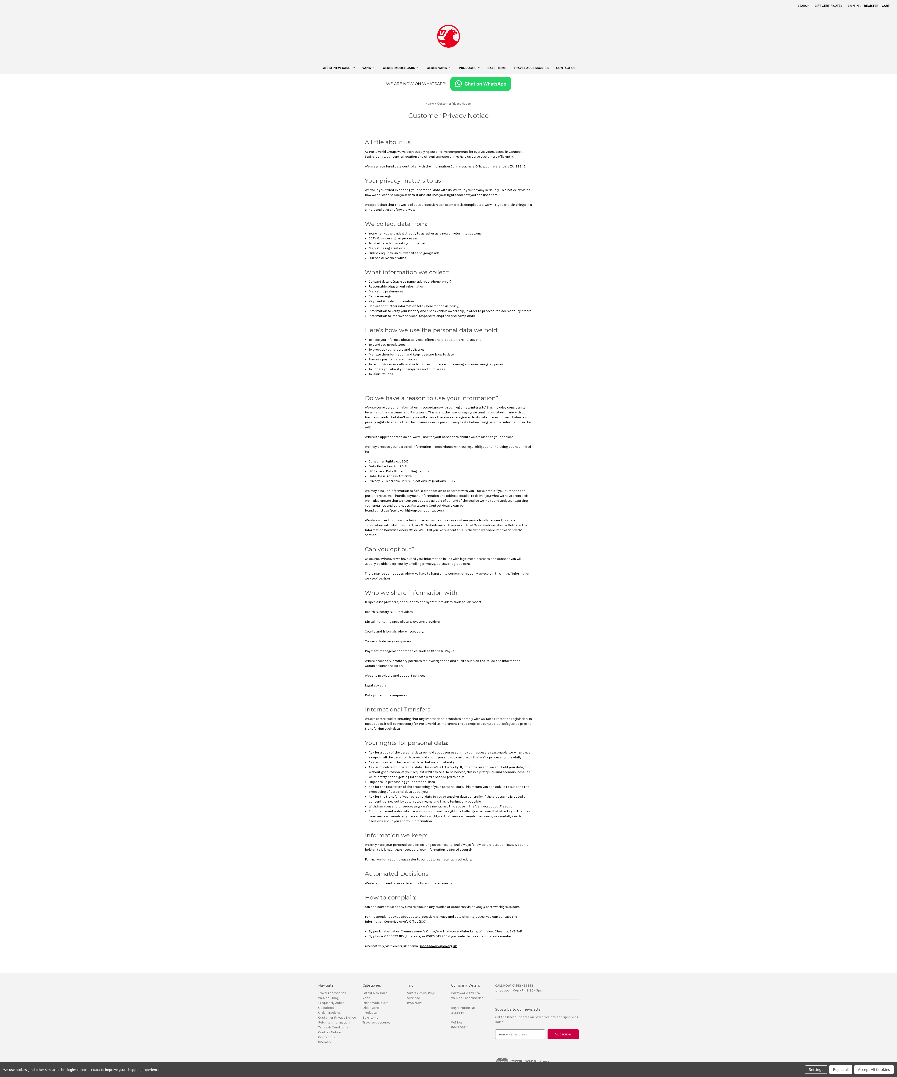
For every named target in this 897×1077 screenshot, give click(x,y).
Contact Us (566, 68)
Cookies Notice (329, 1032)
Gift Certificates (828, 6)
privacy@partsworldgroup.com (446, 564)
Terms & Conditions (333, 1027)
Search (803, 6)
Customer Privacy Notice (337, 1018)
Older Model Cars (399, 68)
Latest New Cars (335, 68)
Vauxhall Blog (328, 998)
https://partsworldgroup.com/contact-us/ (411, 510)
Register (871, 6)
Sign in (853, 6)
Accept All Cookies (874, 1069)
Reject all (841, 1069)
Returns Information (334, 1022)
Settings (816, 1069)
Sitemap (324, 1042)
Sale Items (497, 68)
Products (467, 68)
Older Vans (437, 68)
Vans (366, 68)
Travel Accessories (531, 68)
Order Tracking (329, 1013)
